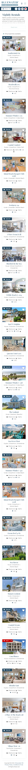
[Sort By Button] (16, 9)
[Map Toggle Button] (19, 9)
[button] (4, 43)
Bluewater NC (19, 763)
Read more (14, 27)
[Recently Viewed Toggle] (22, 9)
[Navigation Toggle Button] (25, 3)
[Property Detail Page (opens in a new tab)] (14, 43)
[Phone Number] (21, 3)
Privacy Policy (9, 764)
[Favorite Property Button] (23, 38)
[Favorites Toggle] (25, 9)
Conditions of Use (18, 764)
